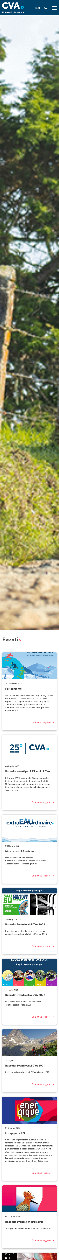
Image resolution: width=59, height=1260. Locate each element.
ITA (45, 8)
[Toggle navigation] (54, 8)
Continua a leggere (41, 723)
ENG (37, 8)
